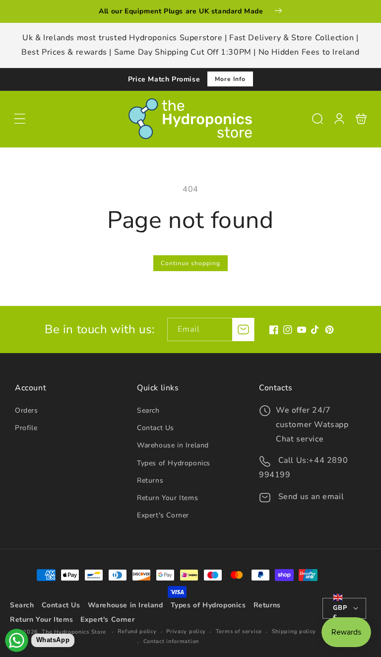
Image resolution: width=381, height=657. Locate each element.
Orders (26, 410)
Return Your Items (167, 498)
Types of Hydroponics (173, 463)
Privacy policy (186, 631)
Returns (150, 480)
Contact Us (155, 428)
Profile (26, 428)
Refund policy (137, 631)
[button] (20, 119)
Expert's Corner (163, 515)
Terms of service (239, 631)
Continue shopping (190, 263)
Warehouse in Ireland (173, 445)
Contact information (171, 641)
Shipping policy (294, 631)
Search (148, 410)
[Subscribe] (243, 329)
